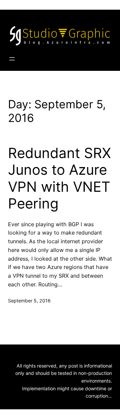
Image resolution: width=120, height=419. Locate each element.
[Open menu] (12, 59)
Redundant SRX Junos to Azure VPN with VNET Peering (59, 178)
